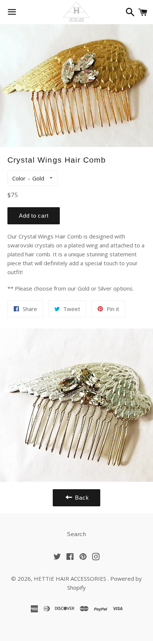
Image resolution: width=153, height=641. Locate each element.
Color (19, 178)
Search (76, 534)
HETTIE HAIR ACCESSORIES (71, 578)
